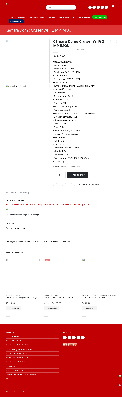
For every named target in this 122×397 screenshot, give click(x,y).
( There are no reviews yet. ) (76, 49)
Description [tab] (11, 193)
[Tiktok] (106, 7)
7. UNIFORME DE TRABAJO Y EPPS (109, 295)
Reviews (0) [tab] (24, 193)
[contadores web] (70, 344)
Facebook (55, 184)
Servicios (34, 17)
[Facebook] (90, 7)
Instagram (78, 337)
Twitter (59, 184)
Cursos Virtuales (47, 17)
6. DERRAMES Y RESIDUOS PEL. (90, 295)
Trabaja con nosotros (66, 17)
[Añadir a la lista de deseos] (8, 314)
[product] (23, 275)
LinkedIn (64, 184)
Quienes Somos (21, 17)
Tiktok (83, 337)
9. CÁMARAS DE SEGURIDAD (70, 166)
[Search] (73, 7)
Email (73, 184)
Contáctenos (84, 17)
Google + (68, 184)
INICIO (11, 17)
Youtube (74, 337)
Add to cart (79, 175)
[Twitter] (94, 7)
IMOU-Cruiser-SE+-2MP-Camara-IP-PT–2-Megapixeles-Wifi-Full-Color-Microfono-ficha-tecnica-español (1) (47, 205)
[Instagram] (102, 7)
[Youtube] (98, 7)
